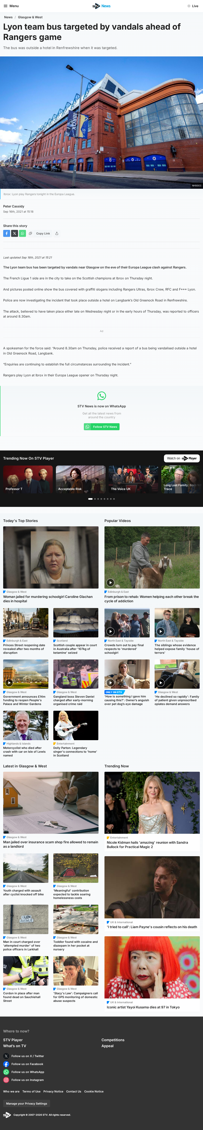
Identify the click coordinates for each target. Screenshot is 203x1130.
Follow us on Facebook (27, 1064)
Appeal (108, 1046)
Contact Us (73, 1091)
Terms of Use (31, 1091)
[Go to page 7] (111, 499)
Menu (14, 6)
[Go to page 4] (101, 499)
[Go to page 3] (98, 499)
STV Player (13, 1040)
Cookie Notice (93, 1091)
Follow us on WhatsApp (27, 1072)
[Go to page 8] (114, 499)
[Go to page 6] (107, 499)
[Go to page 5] (104, 499)
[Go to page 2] (95, 499)
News (8, 17)
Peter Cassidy (13, 206)
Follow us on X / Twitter (27, 1056)
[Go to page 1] (90, 499)
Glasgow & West (30, 17)
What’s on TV (14, 1046)
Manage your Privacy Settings (26, 1103)
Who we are (11, 1091)
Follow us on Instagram (27, 1080)
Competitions (113, 1040)
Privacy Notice (53, 1091)
